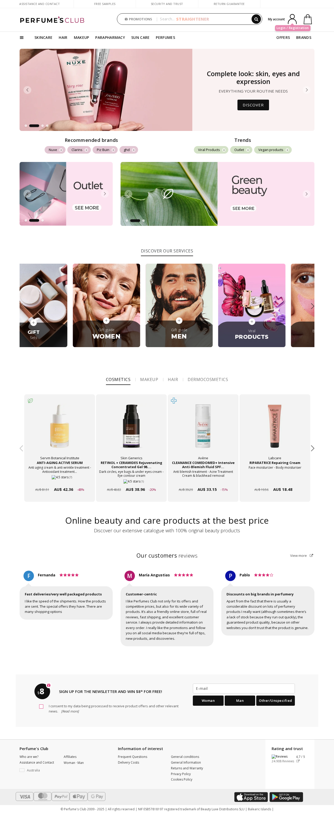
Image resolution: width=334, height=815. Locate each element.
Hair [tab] (173, 379)
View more (299, 555)
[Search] (256, 19)
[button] (26, 125)
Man (240, 700)
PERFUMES (165, 37)
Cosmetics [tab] (118, 379)
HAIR (63, 37)
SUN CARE (140, 37)
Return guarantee (229, 4)
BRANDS (303, 37)
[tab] (167, 250)
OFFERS (283, 37)
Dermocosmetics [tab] (208, 379)
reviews (167, 555)
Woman (208, 700)
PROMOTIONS (140, 19)
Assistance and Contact (39, 4)
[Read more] (70, 711)
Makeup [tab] (149, 379)
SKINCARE (43, 37)
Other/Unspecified (275, 700)
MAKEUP (81, 37)
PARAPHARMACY (110, 37)
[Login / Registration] (292, 18)
